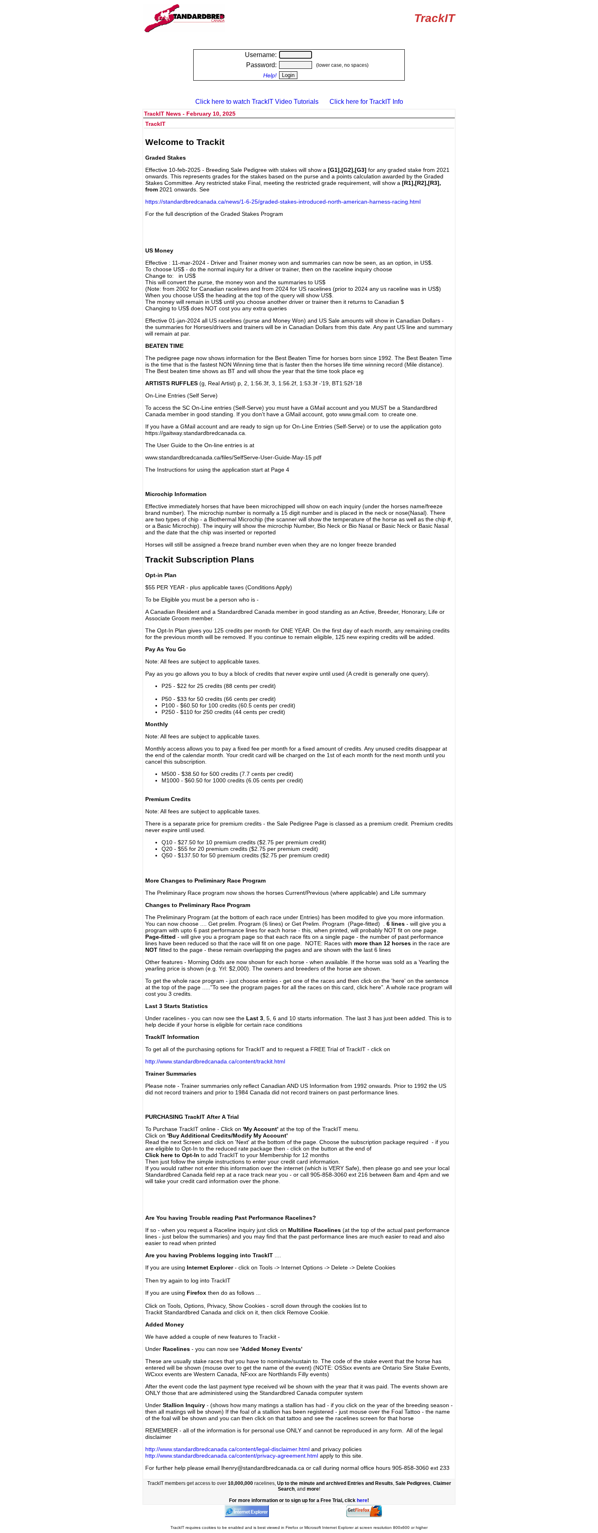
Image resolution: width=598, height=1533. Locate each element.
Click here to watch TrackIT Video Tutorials (257, 101)
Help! (270, 75)
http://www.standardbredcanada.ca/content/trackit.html (215, 1061)
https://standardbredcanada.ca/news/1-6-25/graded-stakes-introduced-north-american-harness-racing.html (283, 201)
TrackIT (434, 18)
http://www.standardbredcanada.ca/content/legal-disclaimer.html (227, 1449)
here (362, 1500)
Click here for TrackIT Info (366, 101)
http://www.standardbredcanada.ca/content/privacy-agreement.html (231, 1455)
